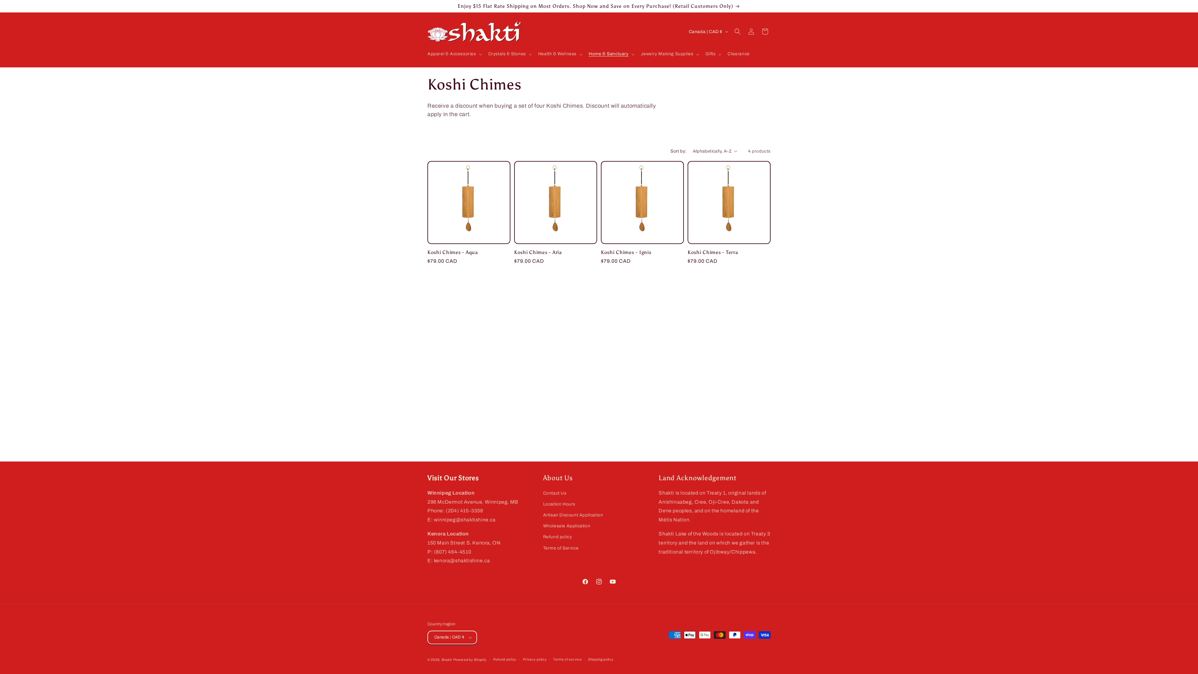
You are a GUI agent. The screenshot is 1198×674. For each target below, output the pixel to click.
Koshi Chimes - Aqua (452, 252)
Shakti (446, 660)
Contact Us (555, 493)
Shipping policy (601, 659)
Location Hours (559, 504)
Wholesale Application (567, 526)
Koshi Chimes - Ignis (626, 252)
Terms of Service (561, 548)
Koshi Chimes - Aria (538, 252)
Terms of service (567, 659)
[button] (454, 54)
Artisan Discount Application (573, 515)
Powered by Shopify (470, 660)
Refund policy (557, 537)
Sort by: (678, 151)
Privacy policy (535, 659)
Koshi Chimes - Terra (713, 252)
